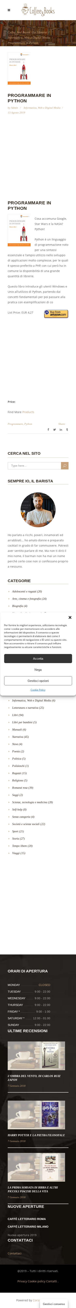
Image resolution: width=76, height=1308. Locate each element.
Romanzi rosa (20, 787)
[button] (70, 617)
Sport (15, 831)
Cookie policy (37, 1281)
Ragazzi (16, 773)
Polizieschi (18, 765)
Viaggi (16, 853)
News (15, 744)
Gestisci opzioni (38, 680)
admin (15, 107)
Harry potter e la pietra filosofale (36, 1135)
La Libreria (40, 32)
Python (28, 423)
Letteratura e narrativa (25, 707)
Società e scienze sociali (26, 824)
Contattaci (14, 1253)
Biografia (17, 606)
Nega (38, 669)
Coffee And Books (19, 32)
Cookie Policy (38, 690)
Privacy (22, 1281)
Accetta (38, 658)
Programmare (15, 423)
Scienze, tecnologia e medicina (29, 802)
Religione (17, 780)
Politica (16, 758)
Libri (15, 715)
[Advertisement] (38, 159)
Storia (15, 838)
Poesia (16, 751)
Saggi (15, 795)
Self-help (17, 809)
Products (28, 412)
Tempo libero (19, 845)
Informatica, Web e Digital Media (29, 37)
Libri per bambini (22, 722)
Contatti (52, 1281)
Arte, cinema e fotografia (26, 598)
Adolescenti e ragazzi (24, 591)
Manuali (17, 729)
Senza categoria (21, 816)
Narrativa (17, 736)
